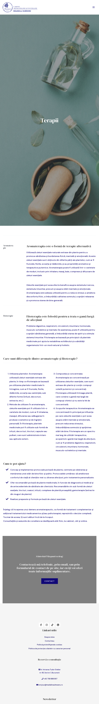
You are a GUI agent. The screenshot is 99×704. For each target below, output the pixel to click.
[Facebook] (41, 625)
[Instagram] (46, 625)
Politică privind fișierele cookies (49, 645)
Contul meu (49, 641)
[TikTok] (52, 625)
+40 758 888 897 (50, 679)
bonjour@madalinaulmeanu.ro (50, 685)
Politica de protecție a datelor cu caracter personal (49, 648)
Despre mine (49, 637)
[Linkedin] (58, 625)
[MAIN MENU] (93, 7)
